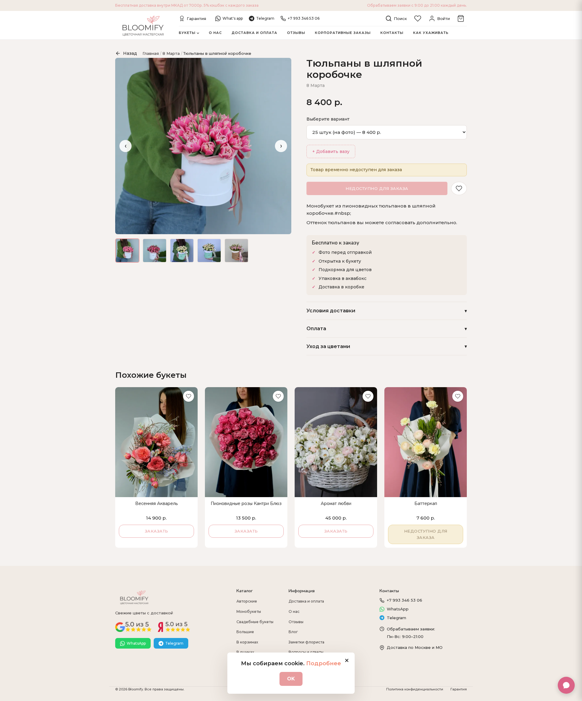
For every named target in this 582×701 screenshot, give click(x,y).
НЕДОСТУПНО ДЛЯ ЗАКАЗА (377, 188)
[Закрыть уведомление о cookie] (347, 660)
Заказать (156, 531)
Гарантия (458, 689)
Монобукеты (248, 611)
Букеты (187, 33)
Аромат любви (336, 504)
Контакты (391, 33)
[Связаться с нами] (566, 685)
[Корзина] (461, 18)
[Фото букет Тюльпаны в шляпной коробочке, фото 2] (154, 250)
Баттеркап (425, 504)
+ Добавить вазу (331, 151)
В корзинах (247, 642)
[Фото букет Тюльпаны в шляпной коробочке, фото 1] (127, 250)
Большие (245, 632)
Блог (293, 632)
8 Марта (171, 53)
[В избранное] (459, 188)
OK (291, 679)
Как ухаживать (431, 33)
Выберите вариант (328, 119)
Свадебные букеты (254, 622)
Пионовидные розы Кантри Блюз (246, 504)
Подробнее (323, 663)
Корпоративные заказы (343, 33)
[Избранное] (418, 18)
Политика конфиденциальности (414, 689)
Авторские (246, 601)
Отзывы (296, 33)
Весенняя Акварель (156, 504)
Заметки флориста (306, 642)
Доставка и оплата (254, 33)
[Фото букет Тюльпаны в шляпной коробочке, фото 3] (182, 250)
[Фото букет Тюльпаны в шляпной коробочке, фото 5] (236, 250)
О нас (215, 33)
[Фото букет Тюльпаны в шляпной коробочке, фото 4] (209, 250)
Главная (150, 53)
